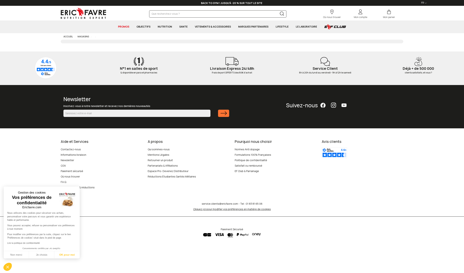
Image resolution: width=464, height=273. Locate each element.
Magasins (83, 36)
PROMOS (123, 26)
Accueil (68, 36)
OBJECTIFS (143, 26)
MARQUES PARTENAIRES (253, 26)
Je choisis (41, 254)
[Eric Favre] (83, 13)
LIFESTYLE (282, 26)
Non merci (16, 254)
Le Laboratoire (306, 26)
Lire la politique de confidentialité (23, 243)
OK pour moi (67, 254)
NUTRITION (165, 26)
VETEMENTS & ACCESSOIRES (213, 26)
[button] (7, 266)
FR (423, 2)
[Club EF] (335, 26)
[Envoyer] (223, 115)
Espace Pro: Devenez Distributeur (168, 171)
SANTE (183, 26)
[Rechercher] (282, 14)
